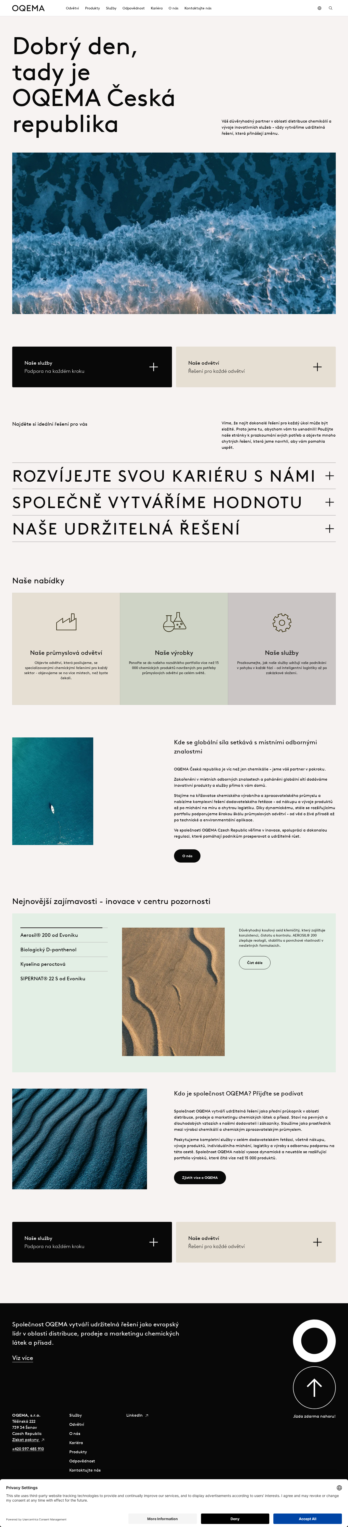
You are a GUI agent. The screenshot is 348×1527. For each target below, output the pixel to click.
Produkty (78, 1451)
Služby (75, 1415)
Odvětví (76, 1424)
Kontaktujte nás (85, 1470)
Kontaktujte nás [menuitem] (197, 8)
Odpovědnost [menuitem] (134, 8)
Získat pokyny (26, 1439)
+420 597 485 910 (28, 1448)
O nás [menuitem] (173, 8)
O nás (74, 1433)
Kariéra (76, 1442)
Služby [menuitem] (111, 8)
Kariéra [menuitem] (157, 8)
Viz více (22, 1357)
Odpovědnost (82, 1460)
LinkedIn (135, 1415)
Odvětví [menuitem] (72, 8)
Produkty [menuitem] (92, 8)
